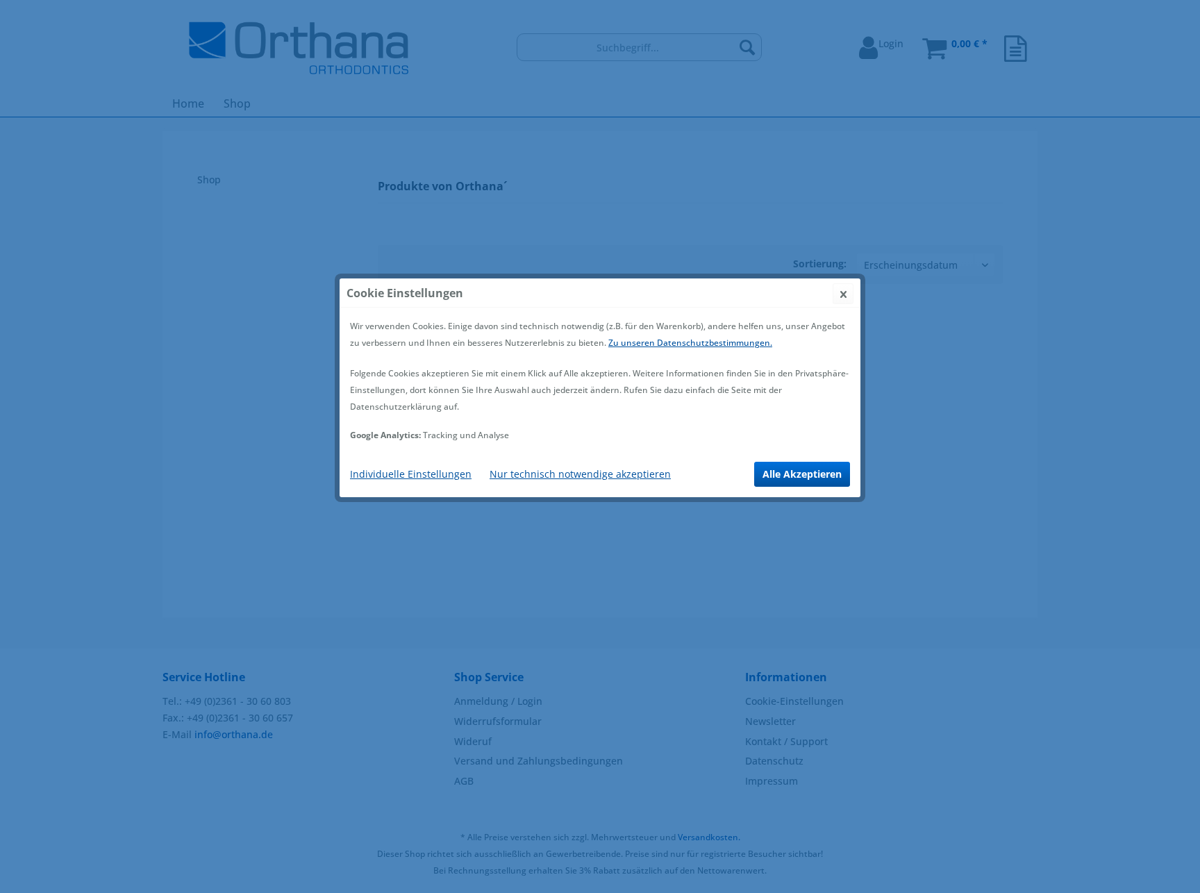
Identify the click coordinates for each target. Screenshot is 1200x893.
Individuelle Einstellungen (411, 474)
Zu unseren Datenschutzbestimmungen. (690, 343)
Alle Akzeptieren (802, 474)
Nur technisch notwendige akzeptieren (580, 474)
